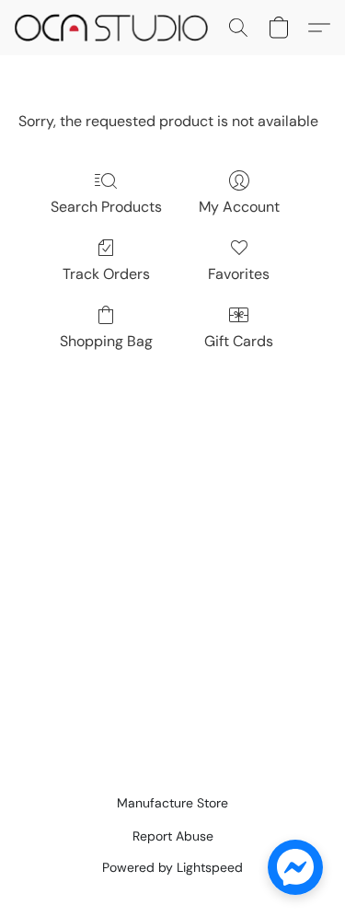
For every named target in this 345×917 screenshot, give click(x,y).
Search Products (106, 206)
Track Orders (106, 274)
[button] (116, 27)
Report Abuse (172, 836)
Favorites (239, 274)
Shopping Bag (106, 341)
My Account (239, 206)
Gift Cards (238, 341)
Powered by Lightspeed (172, 867)
